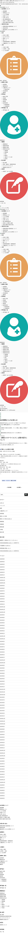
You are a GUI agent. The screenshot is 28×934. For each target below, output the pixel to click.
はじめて (10, 423)
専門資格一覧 (6, 110)
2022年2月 (2, 684)
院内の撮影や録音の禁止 (8, 22)
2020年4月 (2, 739)
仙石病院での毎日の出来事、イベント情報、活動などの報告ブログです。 (13, 428)
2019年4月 (2, 769)
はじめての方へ (6, 36)
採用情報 (2, 513)
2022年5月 (2, 676)
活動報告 (2, 524)
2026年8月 (2, 559)
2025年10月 (2, 582)
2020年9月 (2, 726)
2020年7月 (2, 731)
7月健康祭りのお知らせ (5, 545)
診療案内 (3, 31)
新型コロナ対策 (13, 480)
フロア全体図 (6, 14)
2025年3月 (2, 598)
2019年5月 (2, 766)
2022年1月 (2, 686)
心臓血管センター (7, 87)
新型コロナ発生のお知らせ (6, 518)
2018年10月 (2, 782)
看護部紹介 (5, 144)
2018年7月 (2, 787)
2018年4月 (2, 795)
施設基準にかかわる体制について (10, 29)
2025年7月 (2, 590)
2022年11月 (2, 660)
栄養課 (4, 98)
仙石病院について (5, 7)
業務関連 (2, 521)
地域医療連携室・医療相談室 (9, 41)
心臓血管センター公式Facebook (8, 410)
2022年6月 (2, 673)
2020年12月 (2, 718)
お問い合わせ (15, 0)
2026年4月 (2, 567)
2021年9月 (2, 697)
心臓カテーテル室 (8, 157)
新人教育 (5, 162)
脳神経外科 (5, 86)
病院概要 (5, 11)
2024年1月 (2, 633)
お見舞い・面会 (6, 48)
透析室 (5, 155)
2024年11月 (2, 609)
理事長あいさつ (6, 12)
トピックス (8, 480)
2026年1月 (2, 574)
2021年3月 (2, 710)
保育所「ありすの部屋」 (8, 171)
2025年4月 (2, 596)
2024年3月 (2, 628)
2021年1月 (2, 715)
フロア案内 (15, 423)
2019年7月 (2, 763)
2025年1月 (2, 604)
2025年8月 (2, 588)
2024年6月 (2, 620)
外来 (5, 153)
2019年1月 (2, 777)
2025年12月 (2, 577)
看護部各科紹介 (6, 351)
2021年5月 (2, 705)
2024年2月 (2, 630)
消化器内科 (5, 90)
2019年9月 (2, 758)
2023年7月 (2, 646)
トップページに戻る (4, 207)
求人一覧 (3, 203)
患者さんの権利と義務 (8, 20)
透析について (6, 38)
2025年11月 (2, 580)
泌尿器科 (5, 84)
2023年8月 (2, 644)
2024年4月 (2, 625)
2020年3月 (2, 742)
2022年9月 (2, 665)
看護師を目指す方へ (7, 167)
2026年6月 (2, 561)
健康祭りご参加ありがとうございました (9, 540)
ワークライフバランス (8, 165)
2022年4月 (2, 678)
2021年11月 (2, 692)
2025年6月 (2, 593)
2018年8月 (2, 785)
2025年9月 (2, 585)
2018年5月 (2, 793)
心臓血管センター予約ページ (9, 43)
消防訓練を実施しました (5, 548)
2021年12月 (2, 689)
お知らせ (3, 480)
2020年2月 (2, 745)
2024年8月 (2, 617)
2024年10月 (2, 612)
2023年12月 (2, 636)
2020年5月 (2, 737)
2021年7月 (2, 699)
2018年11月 (2, 779)
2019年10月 (2, 755)
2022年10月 (2, 662)
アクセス (20, 423)
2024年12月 (2, 606)
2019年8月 (2, 761)
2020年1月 (2, 747)
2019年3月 (2, 771)
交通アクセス (3, 0)
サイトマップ (21, 0)
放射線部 (5, 99)
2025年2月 (2, 601)
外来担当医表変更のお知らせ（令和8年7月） (10, 542)
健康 (1, 508)
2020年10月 (2, 723)
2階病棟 (6, 150)
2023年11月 (2, 638)
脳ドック (5, 40)
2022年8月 (2, 668)
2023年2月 (2, 654)
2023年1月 (2, 657)
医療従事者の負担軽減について (10, 26)
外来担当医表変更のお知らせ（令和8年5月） (10, 550)
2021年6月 (2, 702)
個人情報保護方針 (7, 19)
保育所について (3, 924)
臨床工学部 (5, 96)
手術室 (5, 158)
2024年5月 (2, 622)
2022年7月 (2, 670)
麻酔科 (4, 92)
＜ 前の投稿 (8, 487)
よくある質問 (6, 50)
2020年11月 (2, 721)
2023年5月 (2, 649)
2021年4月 (2, 707)
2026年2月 (2, 572)
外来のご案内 (9, 0)
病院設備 (2, 526)
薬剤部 (4, 101)
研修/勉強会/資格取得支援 (5, 916)
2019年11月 (2, 753)
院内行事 (2, 532)
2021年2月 (2, 713)
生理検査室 (6, 106)
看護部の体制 (6, 147)
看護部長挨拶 (6, 145)
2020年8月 (2, 729)
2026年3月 (2, 569)
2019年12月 (2, 750)
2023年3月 (2, 652)
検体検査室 (6, 104)
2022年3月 (2, 681)
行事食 (1, 529)
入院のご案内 (6, 47)
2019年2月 (2, 774)
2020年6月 (2, 734)
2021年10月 (2, 694)
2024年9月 (2, 614)
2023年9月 (2, 641)
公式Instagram (4, 408)
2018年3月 (2, 798)
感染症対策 (5, 28)
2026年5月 (2, 564)
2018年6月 (2, 790)
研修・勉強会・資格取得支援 (9, 164)
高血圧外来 (6, 89)
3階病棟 (6, 152)
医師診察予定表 (3, 423)
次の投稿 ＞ (19, 487)
